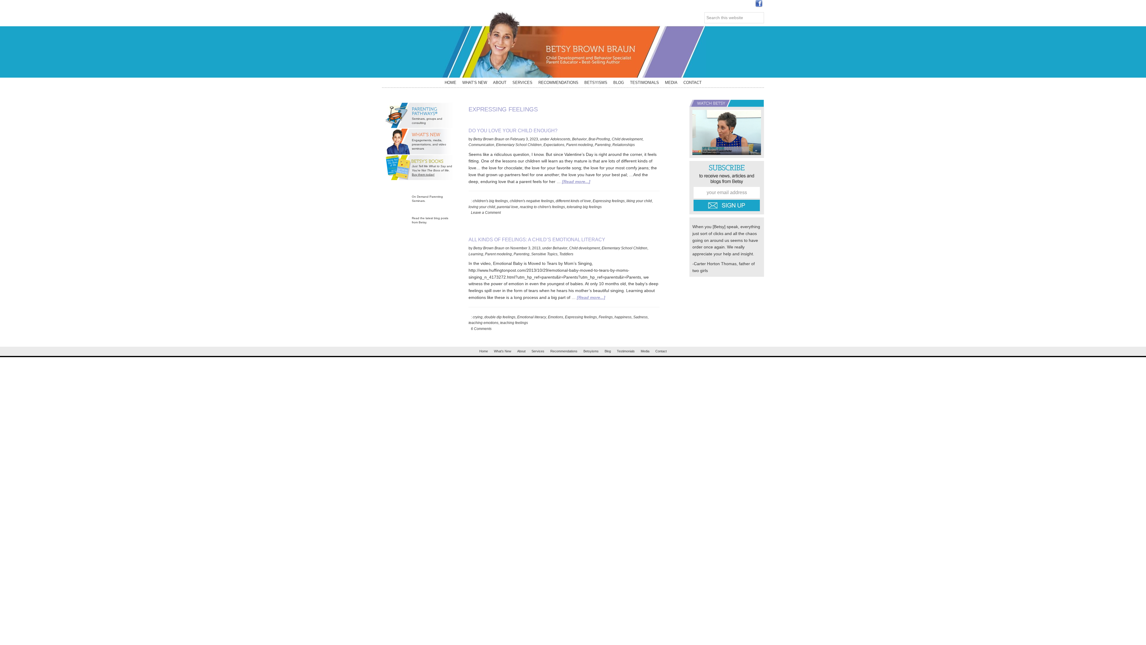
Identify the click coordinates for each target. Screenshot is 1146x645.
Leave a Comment (486, 213)
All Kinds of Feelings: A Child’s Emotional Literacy (537, 239)
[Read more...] (576, 181)
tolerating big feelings (584, 207)
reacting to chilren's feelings (542, 207)
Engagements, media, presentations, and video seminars (429, 144)
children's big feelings (490, 201)
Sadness (640, 317)
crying (478, 317)
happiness (622, 317)
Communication (481, 145)
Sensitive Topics (544, 254)
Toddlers (566, 254)
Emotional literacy (531, 317)
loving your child (482, 207)
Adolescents (560, 139)
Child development (627, 139)
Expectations (553, 145)
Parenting (603, 145)
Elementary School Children (519, 145)
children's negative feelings (532, 201)
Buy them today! (423, 174)
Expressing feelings (609, 201)
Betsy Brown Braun (573, 44)
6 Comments (481, 329)
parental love (507, 207)
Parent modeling (579, 145)
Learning (476, 254)
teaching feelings (514, 323)
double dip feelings (499, 317)
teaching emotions (483, 323)
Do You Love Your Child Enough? (513, 130)
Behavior (579, 139)
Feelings (606, 317)
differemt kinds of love (573, 201)
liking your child (639, 201)
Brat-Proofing (599, 139)
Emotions (555, 317)
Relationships (623, 145)
